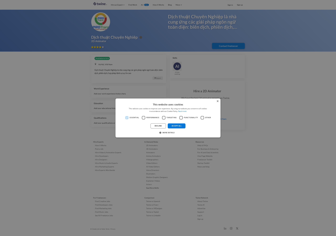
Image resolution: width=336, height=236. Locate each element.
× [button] (218, 101)
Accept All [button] (177, 126)
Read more (182, 111)
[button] (168, 132)
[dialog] (168, 117)
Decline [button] (158, 126)
